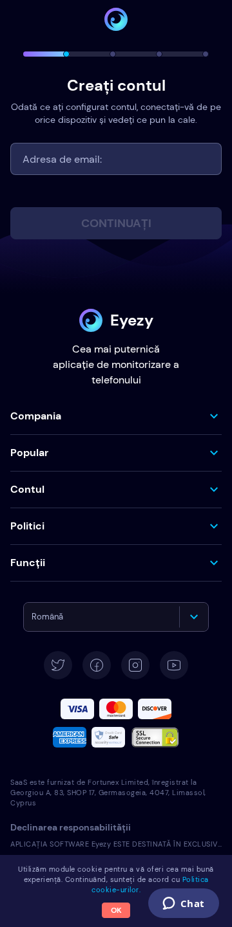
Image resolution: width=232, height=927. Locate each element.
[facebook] (96, 665)
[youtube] (174, 665)
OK (116, 910)
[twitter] (58, 665)
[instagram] (135, 665)
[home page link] (116, 19)
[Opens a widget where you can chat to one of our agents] (183, 904)
